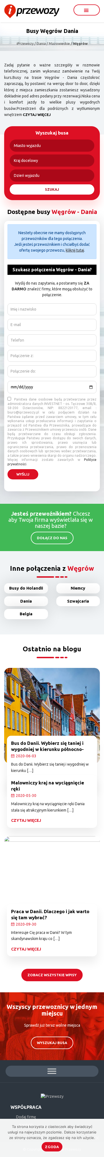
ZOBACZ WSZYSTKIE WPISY (52, 975)
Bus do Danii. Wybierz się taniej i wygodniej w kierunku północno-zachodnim (47, 749)
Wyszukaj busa (52, 1043)
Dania (26, 601)
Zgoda (52, 1147)
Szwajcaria (78, 601)
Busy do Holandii (26, 588)
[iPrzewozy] (31, 11)
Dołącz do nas (52, 538)
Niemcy (78, 588)
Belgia (26, 613)
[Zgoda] (97, 1138)
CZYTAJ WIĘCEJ (37, 115)
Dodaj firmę (26, 1117)
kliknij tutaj (75, 250)
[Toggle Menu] (51, 1071)
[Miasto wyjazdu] (52, 146)
